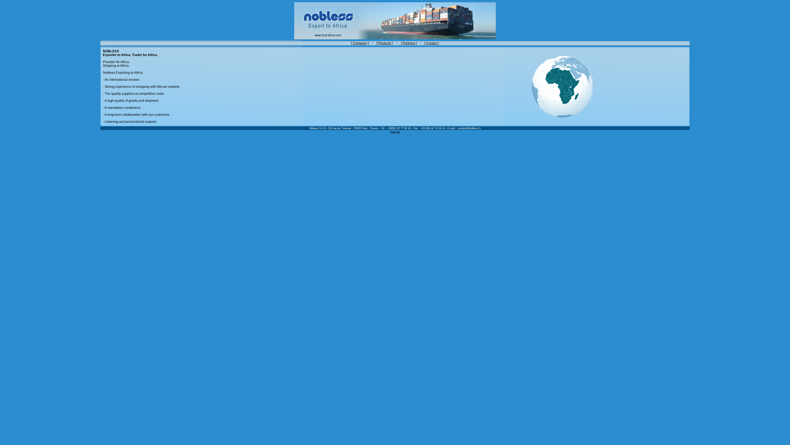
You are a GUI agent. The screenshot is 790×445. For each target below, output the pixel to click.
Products (384, 43)
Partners (409, 43)
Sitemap (395, 132)
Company (360, 43)
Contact (432, 43)
